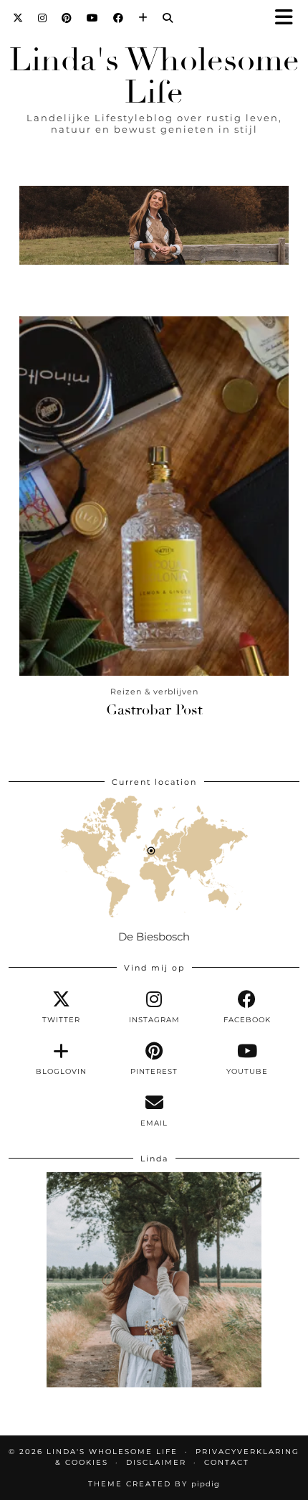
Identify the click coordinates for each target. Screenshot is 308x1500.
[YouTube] (93, 17)
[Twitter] (18, 17)
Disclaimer (156, 1462)
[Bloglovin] (143, 17)
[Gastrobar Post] (154, 496)
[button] (288, 18)
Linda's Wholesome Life (154, 76)
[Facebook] (118, 17)
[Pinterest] (67, 17)
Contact (226, 1462)
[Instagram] (42, 17)
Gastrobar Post (154, 710)
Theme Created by (154, 1484)
